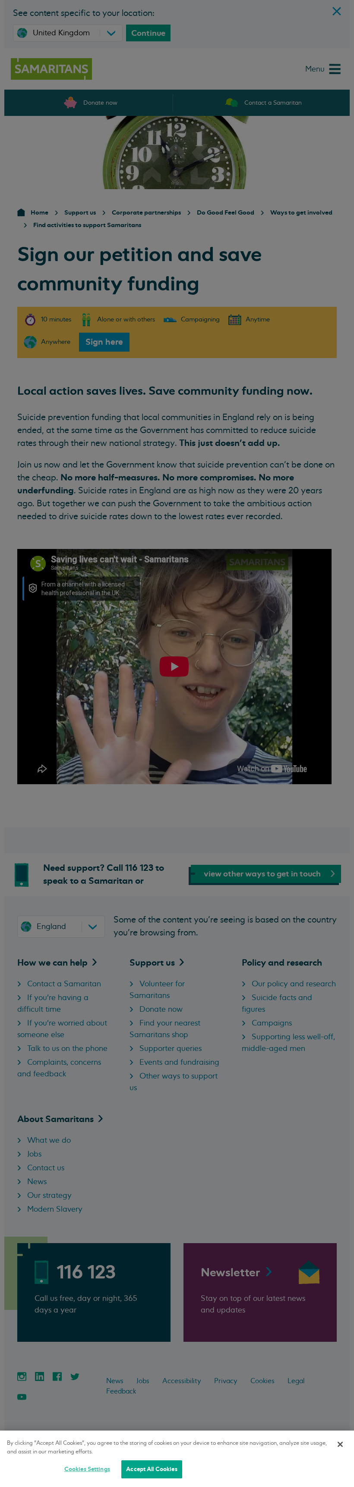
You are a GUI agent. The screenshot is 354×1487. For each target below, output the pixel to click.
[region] (177, 1459)
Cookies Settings (87, 1469)
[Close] (340, 1444)
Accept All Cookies (151, 1469)
